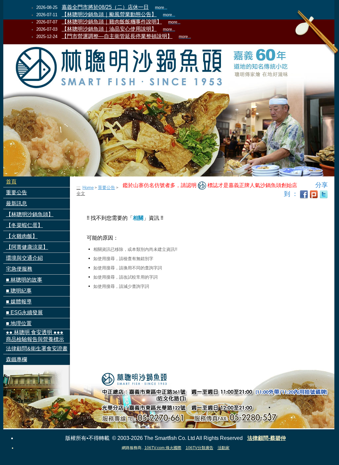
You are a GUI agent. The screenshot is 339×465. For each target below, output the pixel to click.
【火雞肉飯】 (22, 236)
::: (78, 187)
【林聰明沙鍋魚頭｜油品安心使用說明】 (109, 29)
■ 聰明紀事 (19, 290)
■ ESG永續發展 (24, 312)
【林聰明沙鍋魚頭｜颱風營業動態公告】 (109, 14)
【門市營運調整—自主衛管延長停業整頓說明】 (117, 36)
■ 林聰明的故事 (24, 280)
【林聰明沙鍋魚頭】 (29, 214)
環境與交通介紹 (24, 258)
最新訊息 (16, 203)
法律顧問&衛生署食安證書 (37, 348)
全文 (81, 193)
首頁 (11, 181)
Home (88, 187)
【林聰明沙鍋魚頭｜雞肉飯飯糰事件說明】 (112, 21)
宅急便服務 (19, 269)
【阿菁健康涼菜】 (27, 247)
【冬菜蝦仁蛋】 (24, 225)
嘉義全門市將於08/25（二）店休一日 (105, 7)
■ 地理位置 (19, 323)
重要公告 (16, 192)
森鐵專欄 (16, 359)
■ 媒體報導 (19, 301)
